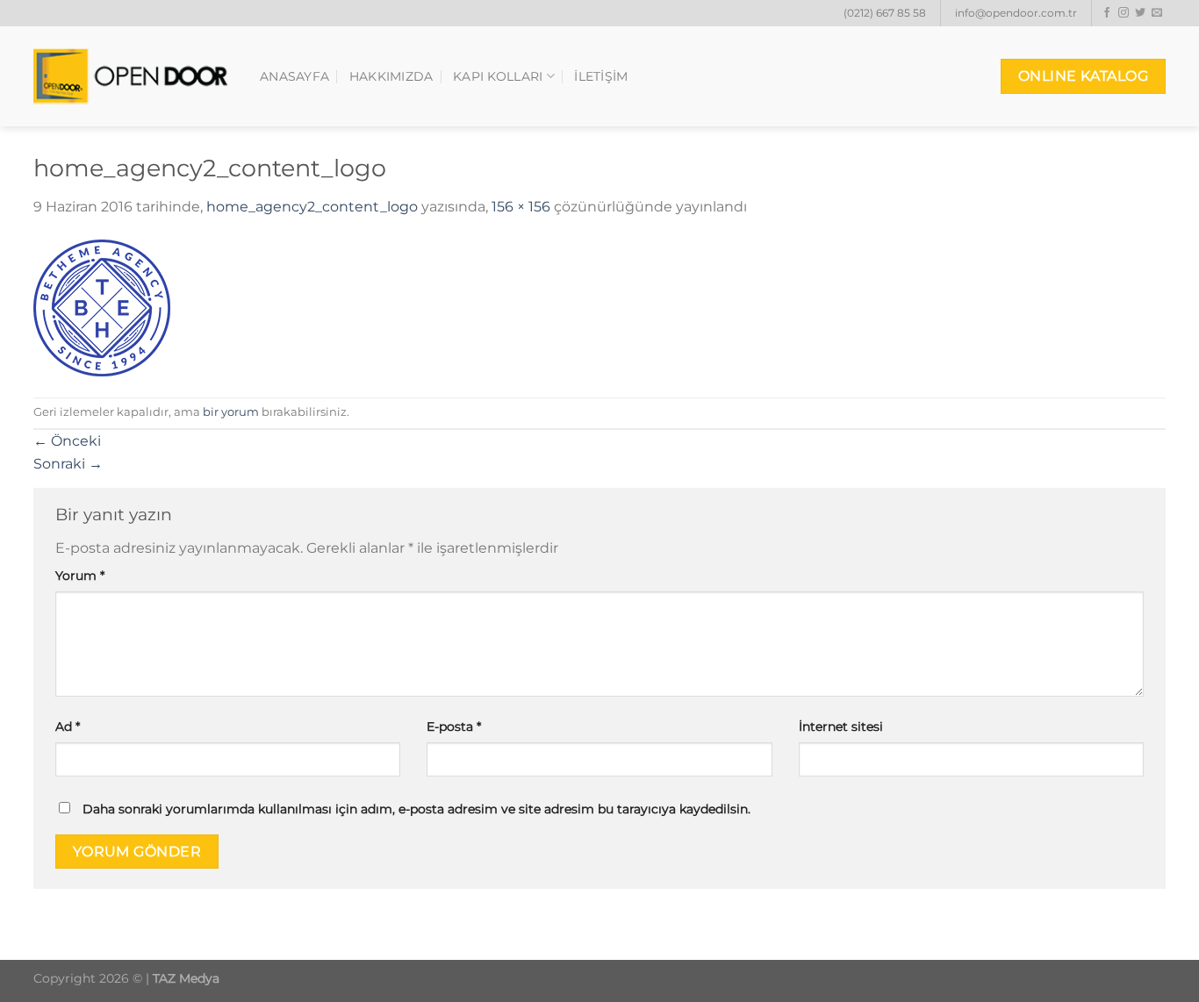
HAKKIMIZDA (391, 76)
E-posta (454, 726)
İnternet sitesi (841, 726)
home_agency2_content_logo (312, 206)
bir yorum (231, 412)
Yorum (79, 575)
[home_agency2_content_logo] (101, 306)
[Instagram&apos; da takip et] (1123, 13)
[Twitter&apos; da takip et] (1140, 13)
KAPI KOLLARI (497, 76)
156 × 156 (521, 206)
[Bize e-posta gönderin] (1157, 13)
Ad (67, 726)
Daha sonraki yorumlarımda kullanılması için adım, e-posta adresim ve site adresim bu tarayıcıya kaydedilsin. (416, 809)
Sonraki (68, 463)
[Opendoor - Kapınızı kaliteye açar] (133, 76)
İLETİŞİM (601, 76)
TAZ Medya (186, 978)
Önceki (67, 441)
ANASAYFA (294, 76)
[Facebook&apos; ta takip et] (1107, 13)
